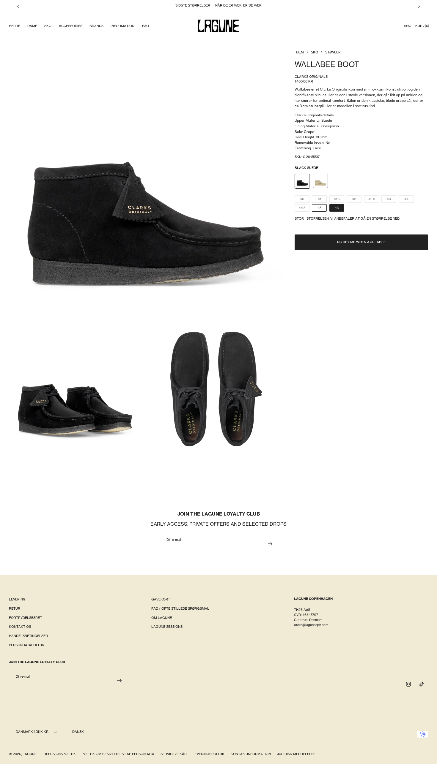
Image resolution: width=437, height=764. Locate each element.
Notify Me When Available (361, 242)
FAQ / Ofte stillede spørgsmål (180, 608)
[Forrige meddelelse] (18, 6)
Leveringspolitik (208, 754)
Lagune (30, 754)
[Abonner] (270, 544)
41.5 (339, 200)
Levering (17, 599)
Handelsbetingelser (28, 636)
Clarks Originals (311, 77)
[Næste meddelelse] (419, 6)
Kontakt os (20, 627)
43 (391, 200)
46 (339, 208)
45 (319, 208)
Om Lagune (161, 618)
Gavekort (160, 599)
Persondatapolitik (26, 645)
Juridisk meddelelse (296, 754)
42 (356, 200)
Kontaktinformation (251, 754)
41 (322, 200)
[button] (14, 26)
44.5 (304, 208)
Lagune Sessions (167, 627)
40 (304, 200)
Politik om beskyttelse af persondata (118, 754)
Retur (14, 608)
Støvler (333, 52)
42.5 (373, 200)
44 (409, 200)
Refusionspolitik (60, 754)
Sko (314, 52)
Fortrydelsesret (25, 618)
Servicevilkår (174, 754)
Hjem (299, 52)
